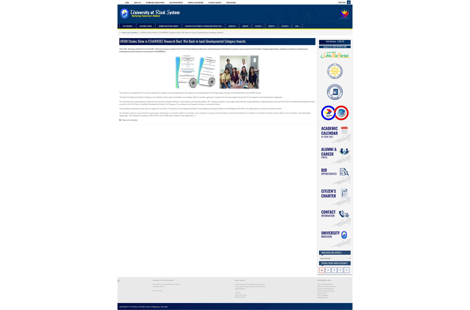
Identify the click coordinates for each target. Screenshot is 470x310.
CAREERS (245, 26)
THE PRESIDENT (128, 26)
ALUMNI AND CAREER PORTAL (155, 2)
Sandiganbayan (322, 297)
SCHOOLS (258, 26)
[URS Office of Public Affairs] (334, 270)
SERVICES (271, 26)
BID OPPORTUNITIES (176, 2)
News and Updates (129, 32)
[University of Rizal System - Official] (328, 270)
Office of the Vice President (326, 286)
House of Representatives (326, 291)
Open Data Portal (240, 295)
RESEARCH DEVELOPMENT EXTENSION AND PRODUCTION (203, 26)
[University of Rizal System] (322, 270)
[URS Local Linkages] (346, 270)
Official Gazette (240, 297)
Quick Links (342, 2)
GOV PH (237, 293)
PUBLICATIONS (231, 2)
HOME (127, 2)
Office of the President (324, 284)
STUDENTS (284, 26)
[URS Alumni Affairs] (340, 270)
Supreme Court (322, 293)
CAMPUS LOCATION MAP (195, 2)
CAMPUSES (231, 26)
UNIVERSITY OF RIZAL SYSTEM (132, 307)
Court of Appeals (322, 295)
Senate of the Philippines (325, 289)
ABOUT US (137, 2)
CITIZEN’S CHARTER (214, 2)
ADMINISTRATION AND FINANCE (168, 26)
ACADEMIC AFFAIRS (145, 26)
